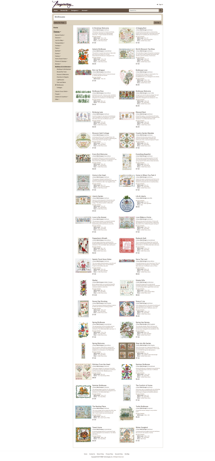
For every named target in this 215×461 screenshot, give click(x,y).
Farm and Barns (61, 82)
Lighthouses (60, 80)
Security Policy (119, 454)
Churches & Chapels (63, 77)
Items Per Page (59, 22)
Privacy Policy (109, 454)
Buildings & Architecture (64, 69)
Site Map (127, 454)
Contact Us (92, 454)
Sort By (157, 22)
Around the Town (62, 72)
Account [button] (84, 10)
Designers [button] (74, 10)
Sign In (161, 4)
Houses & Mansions (63, 74)
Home (56, 10)
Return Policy (100, 454)
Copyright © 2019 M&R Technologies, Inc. (102, 457)
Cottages (59, 87)
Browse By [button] (64, 10)
